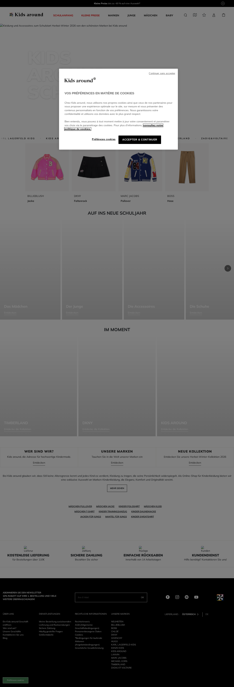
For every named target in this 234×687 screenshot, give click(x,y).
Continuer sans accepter (162, 73)
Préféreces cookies (104, 139)
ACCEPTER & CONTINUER (139, 139)
